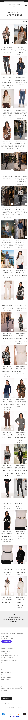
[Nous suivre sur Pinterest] (8, 703)
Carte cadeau (5, 680)
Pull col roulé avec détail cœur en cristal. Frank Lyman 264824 (20, 570)
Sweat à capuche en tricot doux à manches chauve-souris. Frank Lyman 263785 (7, 212)
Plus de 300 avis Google (8, 638)
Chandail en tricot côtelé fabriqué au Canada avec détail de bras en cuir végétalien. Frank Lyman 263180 (21, 178)
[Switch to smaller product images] (26, 21)
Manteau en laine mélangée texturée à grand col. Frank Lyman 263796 (20, 146)
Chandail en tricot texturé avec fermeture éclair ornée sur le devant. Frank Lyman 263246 (7, 471)
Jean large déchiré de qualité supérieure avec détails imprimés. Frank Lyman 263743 (7, 82)
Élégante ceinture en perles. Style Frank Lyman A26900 (20, 370)
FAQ (2, 663)
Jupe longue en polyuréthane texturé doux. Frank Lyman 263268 (7, 504)
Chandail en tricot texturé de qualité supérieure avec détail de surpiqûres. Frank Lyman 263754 (7, 537)
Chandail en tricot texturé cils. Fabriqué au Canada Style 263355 (21, 275)
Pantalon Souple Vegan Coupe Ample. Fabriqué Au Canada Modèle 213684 (20, 504)
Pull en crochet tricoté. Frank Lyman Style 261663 (7, 114)
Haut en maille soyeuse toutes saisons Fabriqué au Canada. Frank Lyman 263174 (7, 371)
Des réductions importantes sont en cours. (14, 1)
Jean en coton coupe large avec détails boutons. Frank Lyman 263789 (7, 437)
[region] (14, 618)
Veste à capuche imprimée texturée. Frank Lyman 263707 (7, 49)
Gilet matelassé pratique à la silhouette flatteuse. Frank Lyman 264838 (20, 602)
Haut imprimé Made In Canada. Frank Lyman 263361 (21, 403)
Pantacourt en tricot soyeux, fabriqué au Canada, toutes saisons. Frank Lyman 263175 (20, 338)
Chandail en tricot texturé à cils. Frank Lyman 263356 (7, 244)
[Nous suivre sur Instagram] (5, 703)
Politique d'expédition (7, 648)
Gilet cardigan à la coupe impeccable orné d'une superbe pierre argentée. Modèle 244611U (21, 470)
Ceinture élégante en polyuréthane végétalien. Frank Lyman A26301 (7, 570)
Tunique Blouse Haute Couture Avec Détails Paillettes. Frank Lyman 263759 (7, 146)
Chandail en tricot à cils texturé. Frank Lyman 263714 (21, 211)
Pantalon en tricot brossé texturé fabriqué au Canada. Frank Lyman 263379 (7, 306)
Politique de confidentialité (9, 660)
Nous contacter (5, 670)
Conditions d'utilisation (7, 658)
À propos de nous (6, 672)
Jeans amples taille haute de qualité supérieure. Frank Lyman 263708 (20, 114)
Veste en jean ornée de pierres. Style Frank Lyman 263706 (20, 81)
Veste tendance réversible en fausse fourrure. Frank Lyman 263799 (7, 602)
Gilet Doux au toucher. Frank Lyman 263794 (7, 176)
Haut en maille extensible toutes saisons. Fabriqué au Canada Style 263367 (20, 306)
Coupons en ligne (6, 677)
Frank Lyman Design (7, 45)
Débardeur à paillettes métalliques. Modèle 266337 (20, 50)
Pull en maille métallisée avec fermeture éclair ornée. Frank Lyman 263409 (21, 437)
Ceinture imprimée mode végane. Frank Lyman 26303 (20, 535)
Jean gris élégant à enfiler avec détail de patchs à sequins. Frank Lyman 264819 (7, 337)
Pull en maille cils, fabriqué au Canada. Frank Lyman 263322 (7, 274)
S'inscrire (6, 698)
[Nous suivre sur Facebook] (2, 703)
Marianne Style (7, 110)
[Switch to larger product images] (23, 21)
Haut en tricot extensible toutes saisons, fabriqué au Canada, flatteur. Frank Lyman (7, 404)
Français (19, 707)
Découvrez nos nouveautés (9, 675)
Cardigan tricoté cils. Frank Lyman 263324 (20, 244)
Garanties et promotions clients (10, 655)
